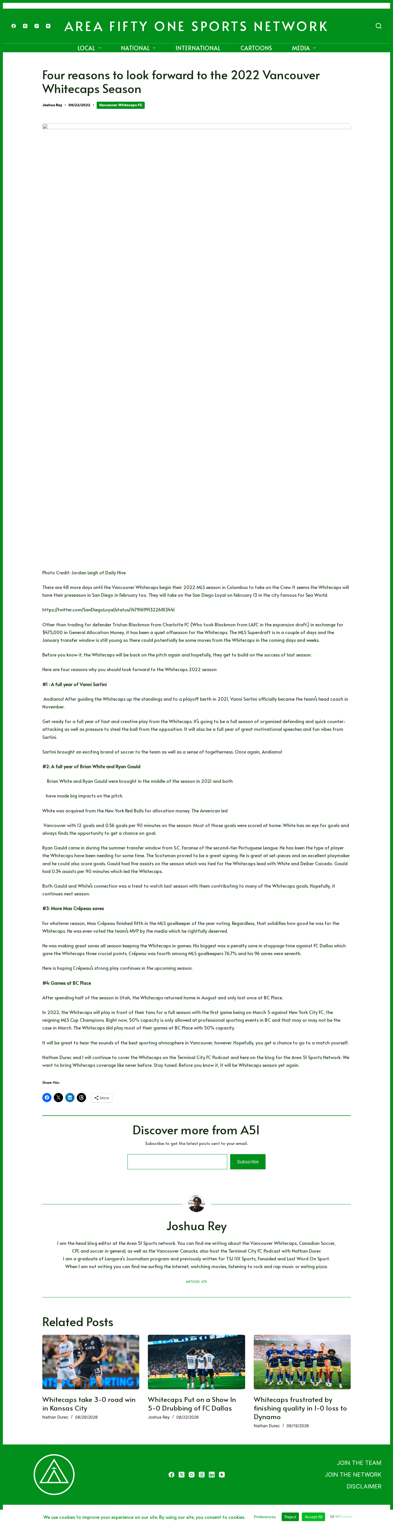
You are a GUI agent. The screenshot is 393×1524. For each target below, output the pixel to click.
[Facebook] (14, 26)
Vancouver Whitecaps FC (120, 105)
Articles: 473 (196, 1281)
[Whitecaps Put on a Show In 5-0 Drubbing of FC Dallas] (196, 1362)
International (197, 48)
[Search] (378, 26)
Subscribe (248, 1161)
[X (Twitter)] (25, 26)
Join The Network (353, 1474)
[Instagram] (37, 26)
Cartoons (256, 48)
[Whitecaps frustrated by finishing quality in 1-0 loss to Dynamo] (302, 1362)
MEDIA (301, 48)
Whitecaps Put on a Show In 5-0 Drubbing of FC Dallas (192, 1403)
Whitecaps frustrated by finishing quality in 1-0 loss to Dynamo (300, 1407)
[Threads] (202, 1474)
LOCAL (86, 48)
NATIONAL (135, 48)
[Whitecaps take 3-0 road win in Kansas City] (91, 1362)
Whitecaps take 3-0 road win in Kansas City (89, 1403)
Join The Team (359, 1462)
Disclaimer (364, 1486)
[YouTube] (48, 26)
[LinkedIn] (212, 1474)
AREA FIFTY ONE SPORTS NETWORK (196, 26)
